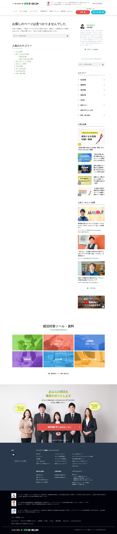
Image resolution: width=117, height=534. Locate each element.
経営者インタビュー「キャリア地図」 (81, 482)
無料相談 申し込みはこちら (59, 427)
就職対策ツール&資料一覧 (78, 484)
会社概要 (38, 458)
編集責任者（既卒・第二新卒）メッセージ (83, 480)
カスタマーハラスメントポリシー (80, 463)
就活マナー (19, 64)
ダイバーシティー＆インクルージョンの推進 (82, 456)
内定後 (18, 66)
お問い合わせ (75, 466)
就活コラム (74, 474)
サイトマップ (39, 456)
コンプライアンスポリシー (61, 461)
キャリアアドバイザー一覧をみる (90, 58)
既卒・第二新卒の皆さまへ (42, 479)
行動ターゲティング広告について (80, 461)
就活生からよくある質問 (20, 461)
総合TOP (38, 454)
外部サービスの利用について (43, 463)
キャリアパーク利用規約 (60, 458)
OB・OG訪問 (20, 68)
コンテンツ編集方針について (80, 476)
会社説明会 (19, 71)
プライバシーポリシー (60, 454)
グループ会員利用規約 (60, 456)
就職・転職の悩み (24, 59)
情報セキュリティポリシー (61, 463)
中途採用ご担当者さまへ (60, 477)
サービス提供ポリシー (77, 454)
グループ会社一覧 (40, 461)
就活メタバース (39, 477)
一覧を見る (92, 288)
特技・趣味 (19, 73)
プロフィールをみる (92, 49)
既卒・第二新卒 (20, 54)
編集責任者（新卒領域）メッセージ (82, 478)
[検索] (67, 35)
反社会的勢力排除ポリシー (78, 458)
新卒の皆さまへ (39, 475)
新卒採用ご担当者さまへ (60, 475)
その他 (18, 51)
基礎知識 (22, 56)
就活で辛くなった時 (22, 61)
